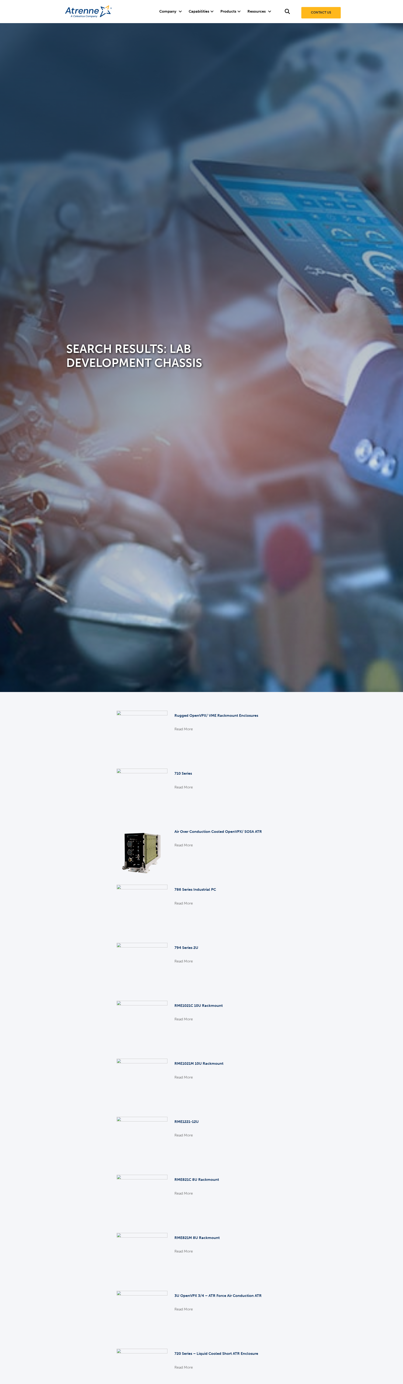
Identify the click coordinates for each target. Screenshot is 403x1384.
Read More (183, 729)
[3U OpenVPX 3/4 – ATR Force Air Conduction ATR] (142, 1316)
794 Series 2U (186, 947)
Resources (256, 11)
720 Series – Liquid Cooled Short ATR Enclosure (216, 1353)
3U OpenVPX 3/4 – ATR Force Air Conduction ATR (218, 1295)
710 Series (183, 773)
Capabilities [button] (199, 11)
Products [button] (228, 11)
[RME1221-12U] (142, 1142)
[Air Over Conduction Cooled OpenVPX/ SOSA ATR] (142, 852)
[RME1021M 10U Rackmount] (142, 1084)
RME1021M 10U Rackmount (198, 1063)
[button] (180, 11)
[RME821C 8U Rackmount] (142, 1200)
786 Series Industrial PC (195, 889)
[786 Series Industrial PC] (142, 910)
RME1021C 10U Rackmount (198, 1005)
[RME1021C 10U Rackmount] (142, 1026)
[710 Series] (142, 794)
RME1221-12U (186, 1121)
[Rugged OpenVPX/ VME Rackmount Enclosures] (142, 736)
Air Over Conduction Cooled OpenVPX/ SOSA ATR (218, 831)
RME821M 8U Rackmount (197, 1237)
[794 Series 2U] (142, 968)
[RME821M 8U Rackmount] (142, 1258)
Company (167, 11)
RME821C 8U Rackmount (196, 1179)
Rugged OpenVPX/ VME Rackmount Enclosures (216, 715)
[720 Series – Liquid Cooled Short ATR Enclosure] (142, 1374)
